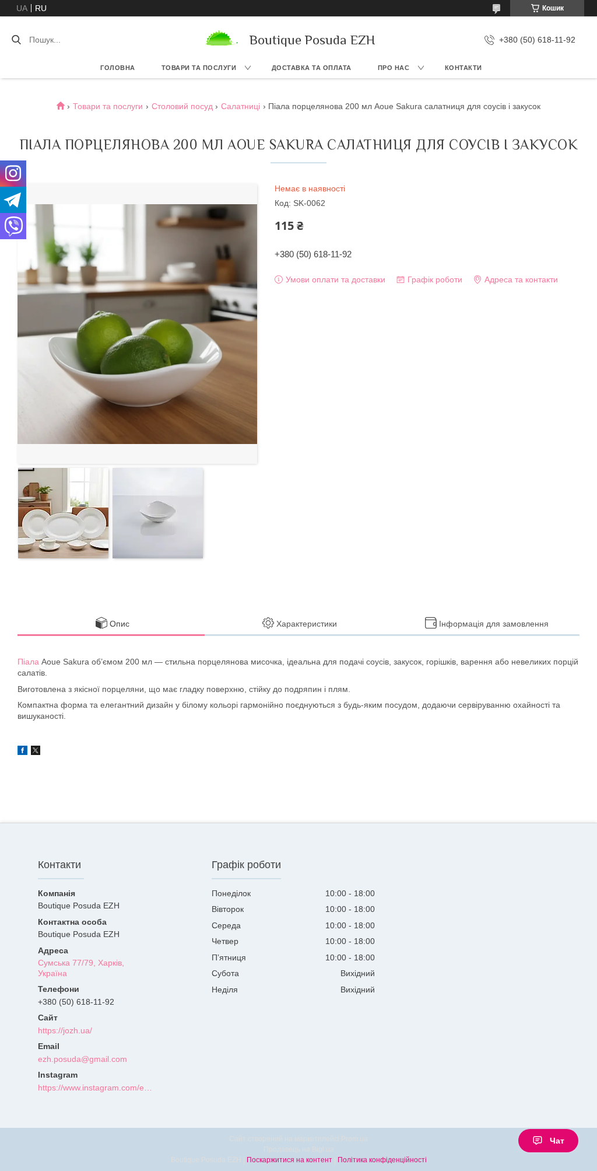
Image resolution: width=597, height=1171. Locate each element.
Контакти (463, 67)
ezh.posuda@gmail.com (82, 1059)
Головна (117, 67)
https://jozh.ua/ (65, 1030)
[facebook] (22, 752)
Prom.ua (354, 1139)
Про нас (394, 67)
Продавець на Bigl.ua (299, 1149)
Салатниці (240, 106)
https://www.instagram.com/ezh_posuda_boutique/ (95, 1087)
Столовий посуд (182, 106)
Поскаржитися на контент (289, 1160)
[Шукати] (16, 40)
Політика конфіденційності (382, 1160)
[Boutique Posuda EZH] (220, 39)
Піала (28, 661)
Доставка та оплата (312, 67)
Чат (557, 1140)
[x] (35, 752)
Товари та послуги (199, 67)
